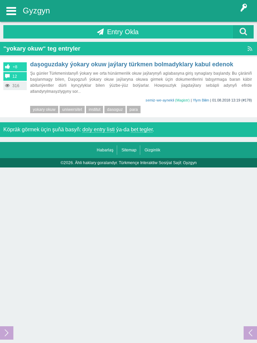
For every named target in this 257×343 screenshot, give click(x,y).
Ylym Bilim (201, 100)
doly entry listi (98, 129)
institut (94, 109)
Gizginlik (152, 150)
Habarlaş (105, 150)
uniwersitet (72, 109)
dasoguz (115, 109)
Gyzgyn (36, 10)
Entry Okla (123, 32)
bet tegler (142, 129)
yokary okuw (44, 109)
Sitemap (129, 150)
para (134, 109)
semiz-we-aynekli (160, 100)
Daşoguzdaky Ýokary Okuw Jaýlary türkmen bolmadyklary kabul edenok (131, 64)
